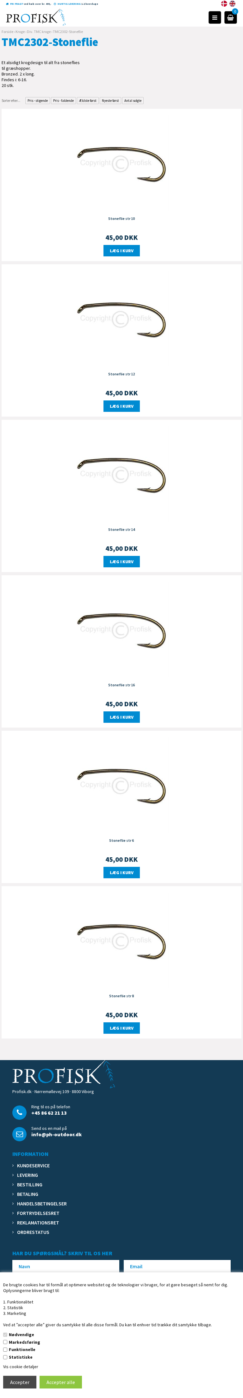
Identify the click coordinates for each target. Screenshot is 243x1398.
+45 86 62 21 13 (49, 1113)
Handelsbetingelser (42, 1203)
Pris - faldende (63, 100)
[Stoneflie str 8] (121, 940)
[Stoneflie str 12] (121, 318)
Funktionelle (22, 1349)
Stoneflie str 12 (121, 374)
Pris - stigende (38, 100)
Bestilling (29, 1184)
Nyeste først (110, 100)
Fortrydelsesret (38, 1213)
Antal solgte (132, 100)
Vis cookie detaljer (20, 1366)
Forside (7, 31)
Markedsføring (24, 1342)
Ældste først (88, 100)
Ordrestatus (33, 1232)
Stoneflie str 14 (121, 529)
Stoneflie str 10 (121, 218)
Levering (27, 1175)
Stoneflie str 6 (121, 840)
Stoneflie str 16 (121, 685)
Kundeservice (33, 1165)
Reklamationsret (38, 1222)
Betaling (27, 1194)
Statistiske (21, 1357)
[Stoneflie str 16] (121, 629)
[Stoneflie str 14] (121, 473)
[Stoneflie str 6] (121, 784)
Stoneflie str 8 (121, 995)
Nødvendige (21, 1334)
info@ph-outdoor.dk (56, 1134)
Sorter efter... (11, 100)
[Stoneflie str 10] (121, 162)
